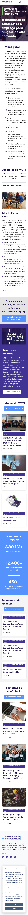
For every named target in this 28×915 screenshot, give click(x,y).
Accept (14, 904)
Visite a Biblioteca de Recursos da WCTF (13, 318)
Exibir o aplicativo (11, 392)
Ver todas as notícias (13, 408)
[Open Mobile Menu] (24, 2)
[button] (11, 839)
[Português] (21, 2)
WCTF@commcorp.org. (14, 311)
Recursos (4, 861)
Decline (14, 908)
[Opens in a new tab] (3, 857)
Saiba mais (7, 291)
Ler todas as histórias (13, 697)
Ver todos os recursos (13, 609)
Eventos (4, 864)
